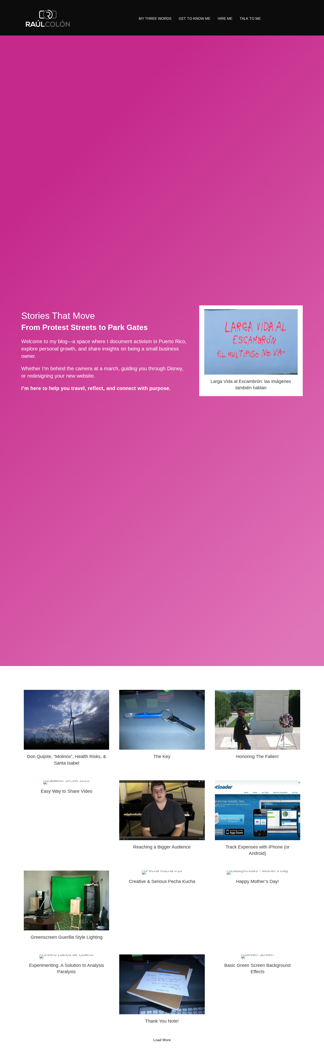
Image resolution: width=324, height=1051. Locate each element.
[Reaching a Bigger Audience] (162, 820)
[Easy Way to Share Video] (66, 820)
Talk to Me (250, 18)
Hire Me (225, 18)
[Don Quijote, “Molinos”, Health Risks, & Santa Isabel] (66, 730)
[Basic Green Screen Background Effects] (257, 991)
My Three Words (155, 18)
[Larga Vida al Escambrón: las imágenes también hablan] (251, 350)
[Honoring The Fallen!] (257, 730)
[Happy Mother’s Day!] (257, 907)
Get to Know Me (194, 18)
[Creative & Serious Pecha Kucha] (162, 907)
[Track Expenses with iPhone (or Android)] (257, 820)
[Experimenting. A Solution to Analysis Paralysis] (66, 991)
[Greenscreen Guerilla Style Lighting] (66, 907)
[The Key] (162, 730)
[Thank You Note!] (162, 991)
